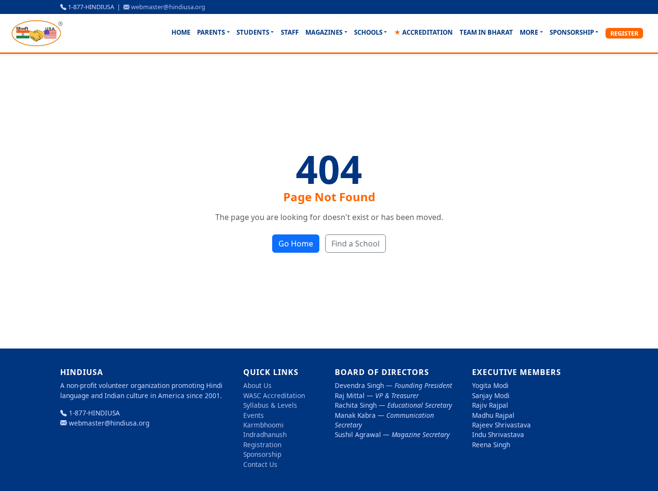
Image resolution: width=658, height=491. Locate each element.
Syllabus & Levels (270, 405)
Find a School (355, 243)
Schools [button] (368, 32)
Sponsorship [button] (572, 32)
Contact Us (260, 464)
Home (180, 32)
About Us (257, 385)
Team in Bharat (486, 32)
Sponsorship (262, 454)
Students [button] (253, 32)
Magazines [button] (323, 32)
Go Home (295, 243)
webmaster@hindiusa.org (168, 6)
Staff (290, 32)
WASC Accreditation (274, 395)
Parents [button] (211, 32)
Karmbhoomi (263, 424)
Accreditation (423, 32)
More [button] (529, 32)
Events (253, 415)
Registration (262, 444)
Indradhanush (265, 434)
